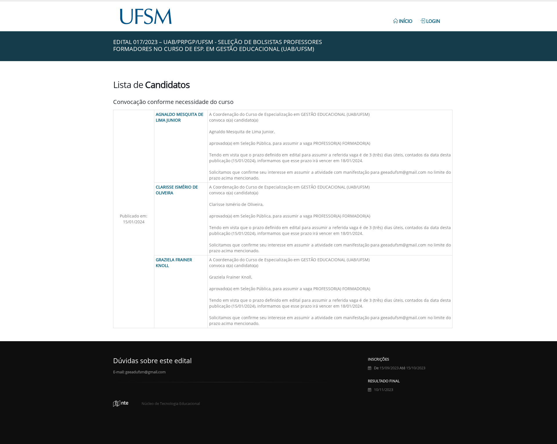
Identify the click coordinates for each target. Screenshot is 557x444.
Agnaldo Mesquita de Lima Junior (179, 117)
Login (432, 21)
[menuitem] (402, 18)
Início (405, 21)
